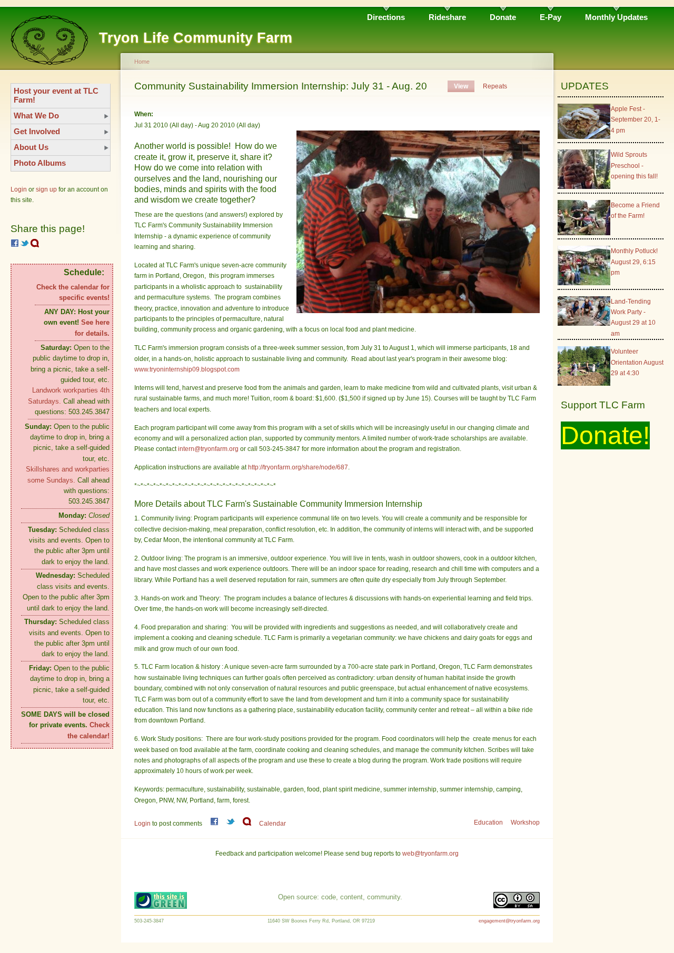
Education (488, 822)
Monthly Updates (616, 17)
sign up (46, 189)
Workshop (525, 822)
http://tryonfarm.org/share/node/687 (298, 467)
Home (142, 61)
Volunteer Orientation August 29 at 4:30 (637, 362)
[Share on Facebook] (15, 245)
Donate (503, 17)
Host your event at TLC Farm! (56, 95)
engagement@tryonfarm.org (509, 921)
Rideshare (447, 17)
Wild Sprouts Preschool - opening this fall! (634, 165)
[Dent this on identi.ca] (35, 245)
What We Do (36, 115)
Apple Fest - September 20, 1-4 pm (635, 119)
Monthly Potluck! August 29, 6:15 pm (634, 261)
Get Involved (37, 131)
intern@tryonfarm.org (208, 449)
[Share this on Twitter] (25, 245)
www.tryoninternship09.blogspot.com (187, 369)
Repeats (495, 86)
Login (19, 189)
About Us (31, 147)
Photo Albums (40, 162)
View (461, 86)
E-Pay (550, 17)
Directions (386, 17)
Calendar (272, 823)
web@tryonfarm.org (430, 853)
